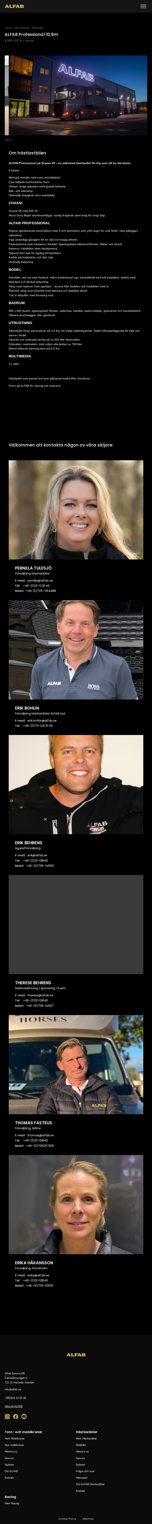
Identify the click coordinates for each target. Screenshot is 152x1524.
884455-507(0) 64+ (41, 591)
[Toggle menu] (143, 6)
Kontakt (9, 1477)
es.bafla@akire (38, 1275)
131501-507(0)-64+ (39, 1286)
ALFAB (8, 28)
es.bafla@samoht (41, 1135)
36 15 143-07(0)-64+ (38, 726)
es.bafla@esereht (40, 995)
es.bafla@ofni (13, 1389)
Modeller (81, 1445)
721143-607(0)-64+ (40, 1006)
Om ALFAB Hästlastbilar (90, 1484)
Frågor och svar (85, 1471)
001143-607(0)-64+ (40, 866)
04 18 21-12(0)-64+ (36, 586)
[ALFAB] (14, 6)
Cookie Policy (67, 1518)
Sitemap (88, 1518)
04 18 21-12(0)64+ (15, 1397)
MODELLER (37, 28)
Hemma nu (11, 1451)
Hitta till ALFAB (14, 1406)
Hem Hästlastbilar (86, 1438)
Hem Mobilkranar (15, 1438)
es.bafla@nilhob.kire (42, 721)
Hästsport (81, 1477)
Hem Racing (12, 1503)
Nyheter (9, 1464)
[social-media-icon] (7, 1416)
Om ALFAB (11, 1471)
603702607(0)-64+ (40, 1146)
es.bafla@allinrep (40, 581)
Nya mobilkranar (14, 1445)
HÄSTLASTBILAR (21, 28)
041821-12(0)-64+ (35, 861)
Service (9, 1458)
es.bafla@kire (37, 855)
